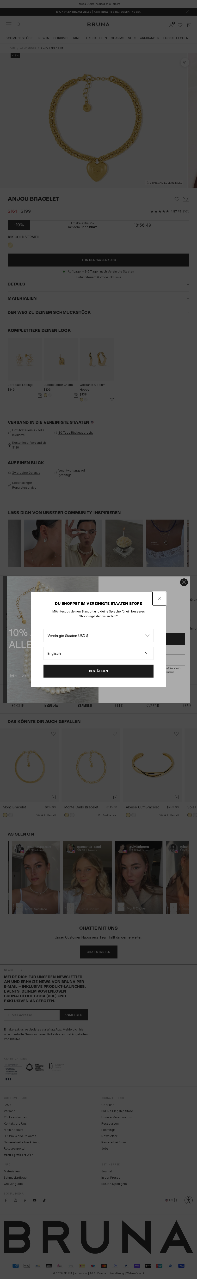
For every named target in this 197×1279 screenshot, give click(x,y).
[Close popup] (159, 598)
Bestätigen (98, 671)
